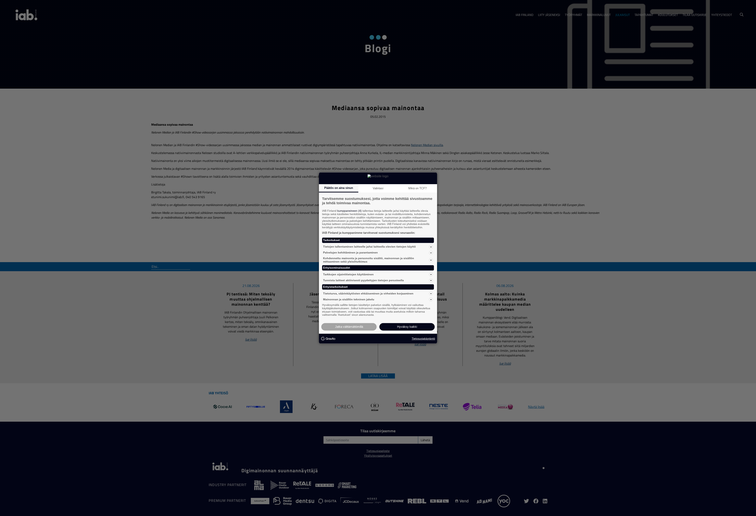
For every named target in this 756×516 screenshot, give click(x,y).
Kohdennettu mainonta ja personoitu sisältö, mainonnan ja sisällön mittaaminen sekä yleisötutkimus (368, 260)
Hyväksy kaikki (407, 327)
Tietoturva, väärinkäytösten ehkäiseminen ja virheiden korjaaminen (368, 293)
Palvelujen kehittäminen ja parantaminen (350, 252)
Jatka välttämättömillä (349, 327)
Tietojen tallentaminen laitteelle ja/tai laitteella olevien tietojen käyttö (369, 246)
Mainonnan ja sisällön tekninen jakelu (348, 299)
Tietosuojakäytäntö (423, 338)
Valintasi (378, 188)
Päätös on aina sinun (338, 187)
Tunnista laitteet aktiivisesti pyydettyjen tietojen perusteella (363, 280)
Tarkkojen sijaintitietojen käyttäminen (348, 274)
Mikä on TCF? (417, 188)
